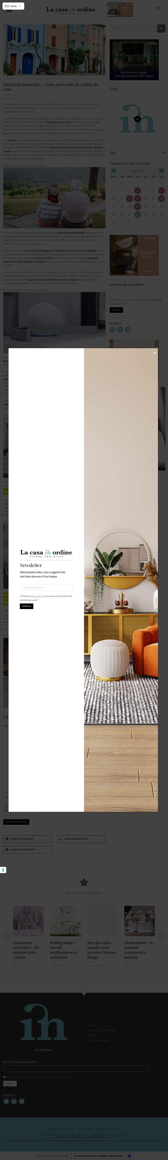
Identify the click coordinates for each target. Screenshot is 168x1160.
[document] (84, 580)
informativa (36, 596)
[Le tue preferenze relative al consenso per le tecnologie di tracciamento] (3, 870)
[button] (154, 353)
